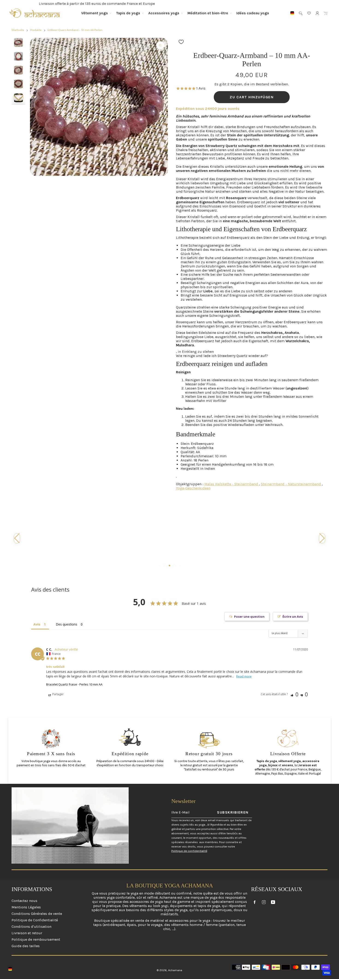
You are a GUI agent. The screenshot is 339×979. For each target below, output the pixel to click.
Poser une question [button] (249, 616)
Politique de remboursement (36, 939)
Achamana (175, 970)
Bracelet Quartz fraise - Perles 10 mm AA (74, 684)
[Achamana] (34, 13)
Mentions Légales (26, 907)
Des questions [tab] (66, 624)
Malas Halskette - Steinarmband (231, 484)
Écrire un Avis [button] (292, 616)
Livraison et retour (27, 933)
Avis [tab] (36, 624)
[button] (18, 98)
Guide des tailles (26, 946)
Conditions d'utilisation (31, 926)
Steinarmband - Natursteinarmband (291, 484)
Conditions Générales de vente (37, 913)
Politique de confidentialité (189, 851)
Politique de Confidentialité (35, 920)
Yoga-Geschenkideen (193, 488)
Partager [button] (58, 694)
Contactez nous (24, 901)
